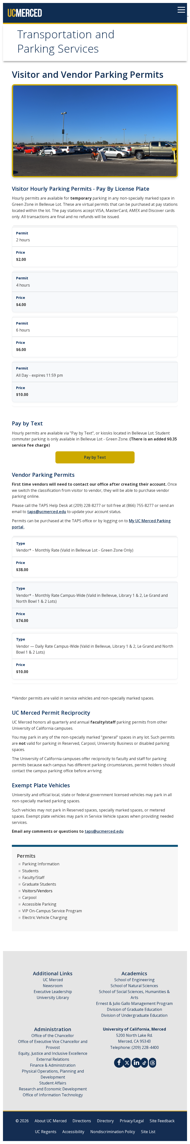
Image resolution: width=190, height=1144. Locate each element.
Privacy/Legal (132, 1120)
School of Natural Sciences (134, 985)
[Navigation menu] (181, 9)
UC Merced (53, 979)
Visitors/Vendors (37, 891)
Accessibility (73, 1131)
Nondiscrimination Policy (112, 1131)
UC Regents (45, 1131)
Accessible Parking (39, 904)
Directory (105, 1120)
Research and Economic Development (53, 1089)
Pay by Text (95, 457)
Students (30, 871)
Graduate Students (39, 884)
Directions (81, 1120)
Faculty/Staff (33, 877)
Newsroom (53, 985)
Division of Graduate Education (134, 1009)
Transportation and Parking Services (66, 43)
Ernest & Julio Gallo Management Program (134, 1003)
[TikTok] (144, 1062)
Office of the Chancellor (52, 1035)
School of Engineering (134, 979)
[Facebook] (119, 1063)
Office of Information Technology (53, 1095)
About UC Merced (51, 1120)
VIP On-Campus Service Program (52, 911)
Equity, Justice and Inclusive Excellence (52, 1053)
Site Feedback (162, 1120)
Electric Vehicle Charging (44, 917)
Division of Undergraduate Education (134, 1015)
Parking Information (40, 864)
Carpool (29, 897)
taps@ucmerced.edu (46, 511)
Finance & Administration (52, 1065)
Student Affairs (52, 1083)
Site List (148, 1131)
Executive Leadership (53, 991)
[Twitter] (127, 1062)
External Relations (52, 1059)
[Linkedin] (136, 1063)
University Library (53, 997)
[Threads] (152, 1062)
